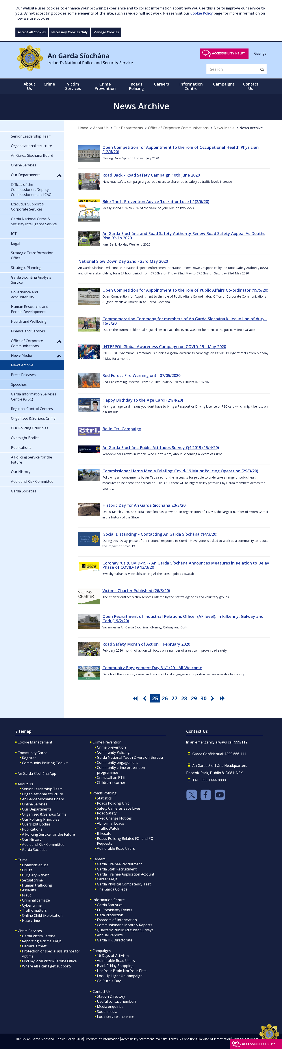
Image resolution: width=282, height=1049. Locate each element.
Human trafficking (37, 885)
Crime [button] (49, 84)
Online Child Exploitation (42, 915)
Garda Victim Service (38, 935)
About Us (101, 127)
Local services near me (115, 1016)
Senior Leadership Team (42, 788)
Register (29, 757)
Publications (32, 829)
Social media (107, 1011)
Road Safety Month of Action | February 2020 (146, 644)
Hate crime (31, 920)
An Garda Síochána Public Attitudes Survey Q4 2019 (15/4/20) (160, 447)
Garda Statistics (109, 904)
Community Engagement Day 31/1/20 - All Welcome (152, 667)
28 (184, 698)
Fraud (27, 895)
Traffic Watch (108, 828)
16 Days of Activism (113, 955)
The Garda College (112, 889)
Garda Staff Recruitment (117, 869)
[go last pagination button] (223, 698)
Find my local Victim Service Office (49, 961)
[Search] (262, 69)
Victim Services (30, 930)
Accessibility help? (228, 53)
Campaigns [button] (224, 84)
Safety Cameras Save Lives (119, 808)
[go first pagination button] (136, 698)
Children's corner (111, 782)
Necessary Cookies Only (69, 32)
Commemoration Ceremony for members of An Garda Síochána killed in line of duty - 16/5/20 (184, 321)
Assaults (29, 890)
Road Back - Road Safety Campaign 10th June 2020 (151, 175)
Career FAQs (107, 879)
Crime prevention (111, 747)
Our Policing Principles (40, 819)
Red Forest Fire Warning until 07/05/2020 (141, 375)
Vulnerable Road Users (116, 848)
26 (165, 698)
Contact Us (102, 991)
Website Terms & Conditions (176, 1039)
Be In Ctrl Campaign (121, 428)
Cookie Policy (201, 13)
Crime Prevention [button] (105, 86)
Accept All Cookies (32, 32)
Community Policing (113, 752)
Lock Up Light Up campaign (120, 975)
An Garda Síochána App (37, 773)
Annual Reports (110, 935)
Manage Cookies (106, 32)
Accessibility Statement (137, 1039)
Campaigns (102, 950)
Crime (22, 859)
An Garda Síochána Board (43, 799)
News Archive (251, 127)
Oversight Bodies (36, 824)
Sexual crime (32, 880)
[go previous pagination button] (145, 698)
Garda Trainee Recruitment (119, 864)
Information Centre (109, 899)
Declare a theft (34, 946)
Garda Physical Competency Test (124, 884)
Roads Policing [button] (136, 86)
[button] (59, 175)
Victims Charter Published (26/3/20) (136, 590)
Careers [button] (161, 84)
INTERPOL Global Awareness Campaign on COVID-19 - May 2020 (164, 346)
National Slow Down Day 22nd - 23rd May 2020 (123, 261)
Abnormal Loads (110, 823)
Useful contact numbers (117, 1001)
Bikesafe (104, 833)
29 (194, 698)
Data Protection (110, 915)
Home (83, 127)
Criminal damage (36, 900)
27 (174, 698)
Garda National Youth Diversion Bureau (130, 757)
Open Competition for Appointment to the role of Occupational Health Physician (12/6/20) (180, 149)
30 (203, 698)
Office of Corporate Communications (178, 127)
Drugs (27, 870)
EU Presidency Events (114, 909)
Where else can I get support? (46, 966)
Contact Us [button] (250, 86)
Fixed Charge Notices (114, 818)
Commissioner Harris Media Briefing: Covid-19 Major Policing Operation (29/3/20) (180, 470)
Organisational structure (42, 794)
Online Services (34, 804)
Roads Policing (105, 793)
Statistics (104, 798)
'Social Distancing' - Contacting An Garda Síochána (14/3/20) (159, 534)
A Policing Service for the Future (48, 834)
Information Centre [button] (191, 86)
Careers (99, 859)
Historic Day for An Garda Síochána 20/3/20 (144, 505)
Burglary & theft (35, 875)
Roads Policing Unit (113, 803)
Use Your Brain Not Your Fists (122, 970)
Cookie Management (35, 742)
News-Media (224, 127)
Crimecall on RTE (111, 777)
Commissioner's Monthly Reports (124, 924)
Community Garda (32, 752)
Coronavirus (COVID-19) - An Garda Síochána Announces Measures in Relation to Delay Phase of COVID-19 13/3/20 (185, 565)
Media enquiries (110, 1006)
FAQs (79, 1039)
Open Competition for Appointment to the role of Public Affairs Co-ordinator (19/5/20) (185, 290)
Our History (31, 839)
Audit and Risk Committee (43, 844)
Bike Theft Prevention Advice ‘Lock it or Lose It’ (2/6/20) (155, 201)
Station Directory (111, 996)
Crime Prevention (107, 742)
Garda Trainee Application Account (125, 874)
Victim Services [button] (73, 86)
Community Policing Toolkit (45, 762)
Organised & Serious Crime (44, 814)
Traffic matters (34, 910)
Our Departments (128, 127)
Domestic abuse (35, 865)
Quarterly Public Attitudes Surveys (125, 930)
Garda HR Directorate (114, 940)
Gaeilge (260, 53)
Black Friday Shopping (115, 965)
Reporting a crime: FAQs (41, 941)
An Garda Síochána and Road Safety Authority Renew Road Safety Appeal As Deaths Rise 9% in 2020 (183, 235)
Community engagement (117, 762)
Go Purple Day (109, 980)
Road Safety (107, 813)
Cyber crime (32, 905)
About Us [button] (29, 86)
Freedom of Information (117, 919)
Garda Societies (34, 849)
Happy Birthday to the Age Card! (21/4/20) (142, 400)
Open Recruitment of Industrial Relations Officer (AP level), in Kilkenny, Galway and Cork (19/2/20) (182, 618)
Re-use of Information (215, 1039)
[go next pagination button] (213, 698)
